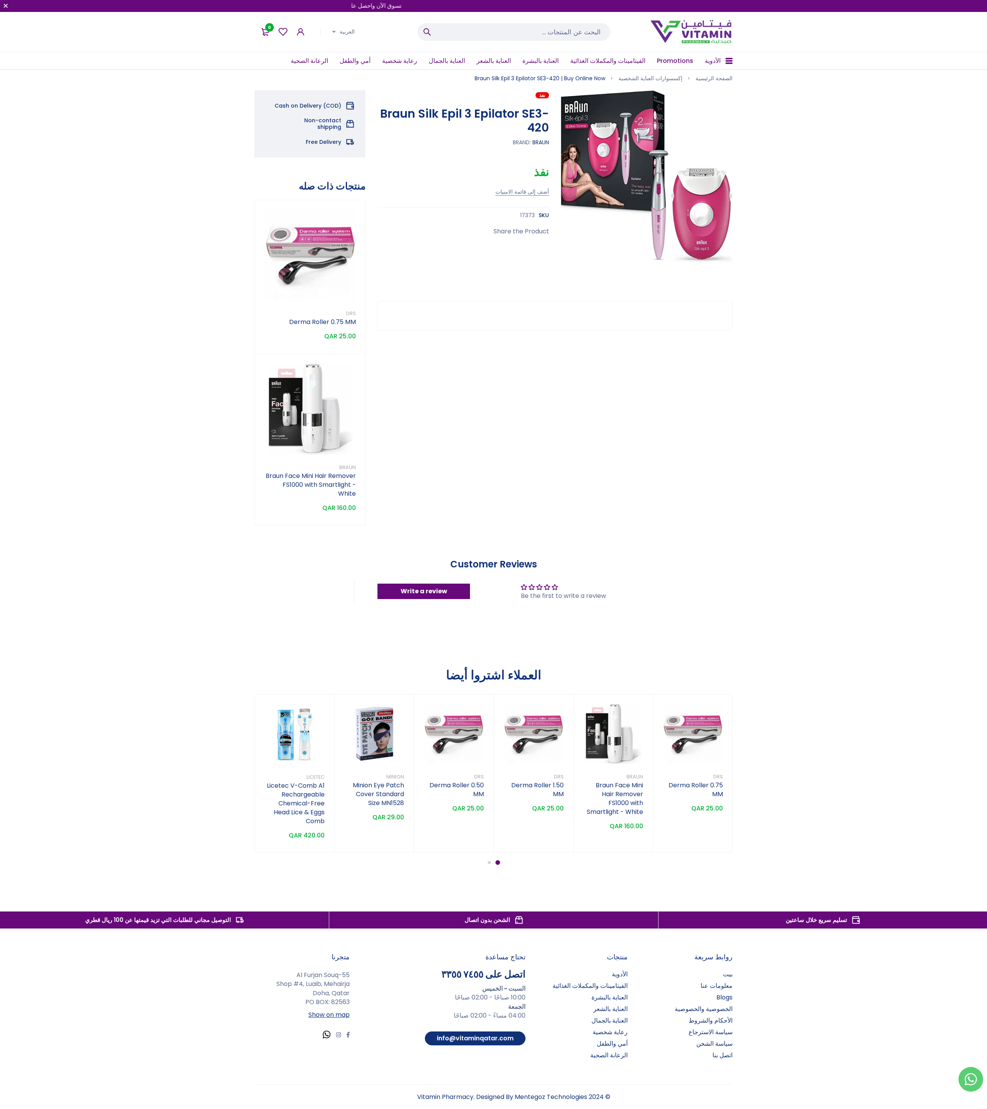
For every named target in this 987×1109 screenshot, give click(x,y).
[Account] (300, 31)
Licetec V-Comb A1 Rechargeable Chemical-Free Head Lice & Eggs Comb (296, 803)
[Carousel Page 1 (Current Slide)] (497, 862)
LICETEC (316, 777)
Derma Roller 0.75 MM (322, 321)
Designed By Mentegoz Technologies (531, 1096)
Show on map (329, 1014)
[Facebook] (348, 1035)
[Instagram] (338, 1035)
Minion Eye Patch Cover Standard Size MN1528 (378, 794)
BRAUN (540, 142)
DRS (351, 313)
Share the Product (521, 231)
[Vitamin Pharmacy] (691, 32)
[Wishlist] (283, 32)
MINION (395, 776)
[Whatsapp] (326, 1035)
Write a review (424, 591)
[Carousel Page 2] (489, 862)
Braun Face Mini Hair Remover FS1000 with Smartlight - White (311, 484)
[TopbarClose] (6, 6)
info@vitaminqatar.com (475, 1038)
